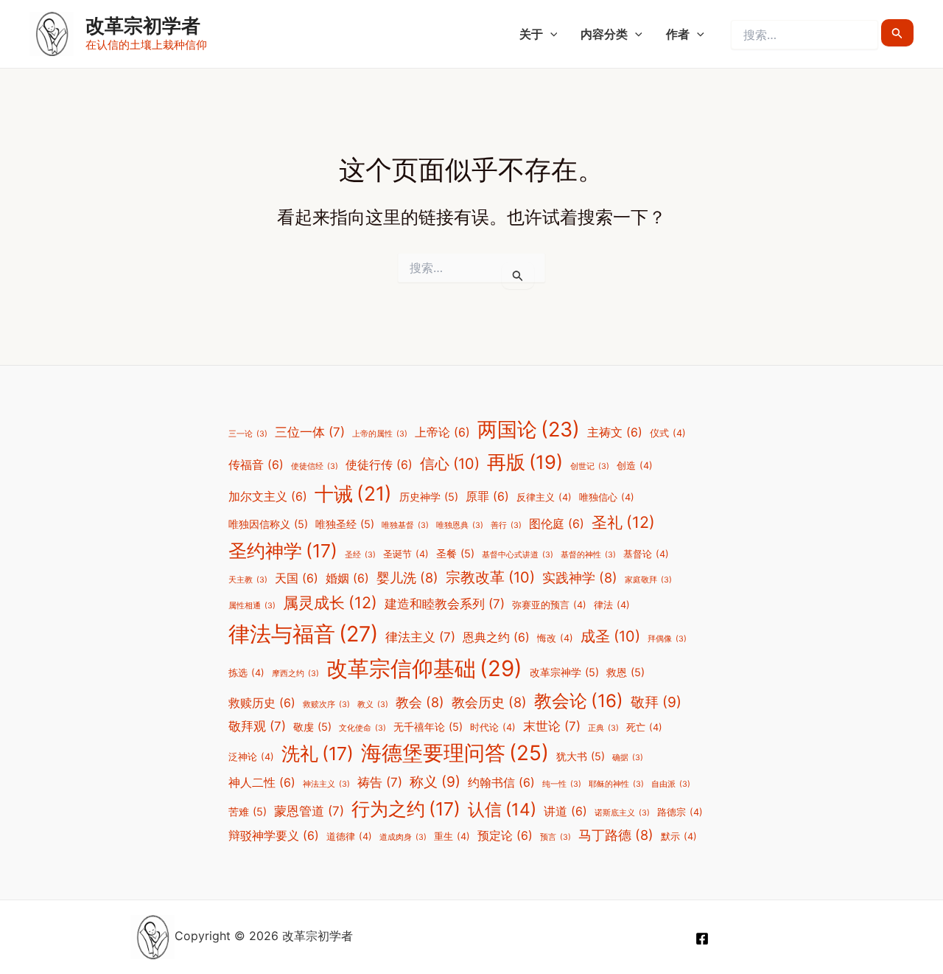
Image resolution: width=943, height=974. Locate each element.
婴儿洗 (407, 577)
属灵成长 (330, 602)
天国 (296, 578)
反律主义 (544, 497)
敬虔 (312, 726)
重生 (452, 836)
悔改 (555, 638)
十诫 (353, 493)
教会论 (578, 701)
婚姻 (347, 578)
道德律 (349, 836)
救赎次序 (326, 704)
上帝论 (442, 432)
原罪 (487, 497)
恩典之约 (496, 637)
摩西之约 (295, 673)
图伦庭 (556, 524)
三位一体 (310, 432)
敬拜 (656, 702)
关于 (531, 34)
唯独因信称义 (268, 524)
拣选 (246, 672)
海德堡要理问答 (455, 752)
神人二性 (261, 783)
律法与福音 (303, 634)
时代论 (493, 727)
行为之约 (405, 809)
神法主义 (326, 784)
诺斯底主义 (622, 813)
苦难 (247, 811)
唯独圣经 (344, 524)
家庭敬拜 (648, 580)
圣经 (360, 555)
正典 (603, 728)
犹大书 (580, 756)
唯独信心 (606, 497)
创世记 (589, 466)
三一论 (247, 434)
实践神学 (579, 577)
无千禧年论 (428, 726)
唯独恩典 (459, 525)
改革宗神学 (564, 672)
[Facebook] (702, 938)
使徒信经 (314, 466)
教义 (372, 704)
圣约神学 (282, 551)
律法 (612, 605)
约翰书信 (501, 783)
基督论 (646, 554)
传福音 (256, 465)
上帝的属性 (379, 434)
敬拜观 (257, 726)
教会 (420, 702)
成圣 (610, 636)
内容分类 (604, 34)
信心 (450, 464)
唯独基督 (405, 525)
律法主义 (420, 637)
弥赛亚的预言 (549, 605)
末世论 (552, 726)
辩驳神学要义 (273, 836)
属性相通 (252, 606)
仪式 (668, 433)
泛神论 (251, 756)
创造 (635, 465)
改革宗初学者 (142, 25)
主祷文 (614, 432)
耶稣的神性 (616, 784)
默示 (679, 836)
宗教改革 (490, 577)
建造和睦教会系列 (445, 603)
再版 (525, 462)
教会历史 (489, 702)
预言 (555, 837)
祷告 (379, 782)
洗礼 (317, 753)
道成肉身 (403, 837)
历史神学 (428, 496)
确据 (627, 757)
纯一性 (561, 784)
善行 (506, 525)
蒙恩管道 (309, 811)
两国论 (528, 429)
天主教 (247, 580)
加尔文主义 (267, 497)
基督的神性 (588, 555)
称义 (435, 781)
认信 (502, 809)
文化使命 (362, 728)
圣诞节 (406, 554)
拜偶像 (667, 639)
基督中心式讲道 (517, 555)
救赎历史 (261, 703)
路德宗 (680, 812)
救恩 (625, 672)
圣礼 (623, 522)
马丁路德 (615, 835)
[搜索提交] (897, 32)
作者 (678, 34)
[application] (550, 33)
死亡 (644, 727)
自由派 (670, 784)
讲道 (565, 811)
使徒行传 (379, 465)
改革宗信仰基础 (424, 668)
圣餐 (455, 553)
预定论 (505, 836)
